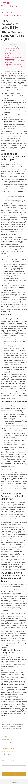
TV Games (7, 52)
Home (3, 13)
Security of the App (10, 50)
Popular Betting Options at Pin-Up (14, 64)
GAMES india (8, 55)
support (16, 620)
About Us (9, 13)
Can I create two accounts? (12, 53)
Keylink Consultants (9, 4)
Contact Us (20, 15)
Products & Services (7, 15)
